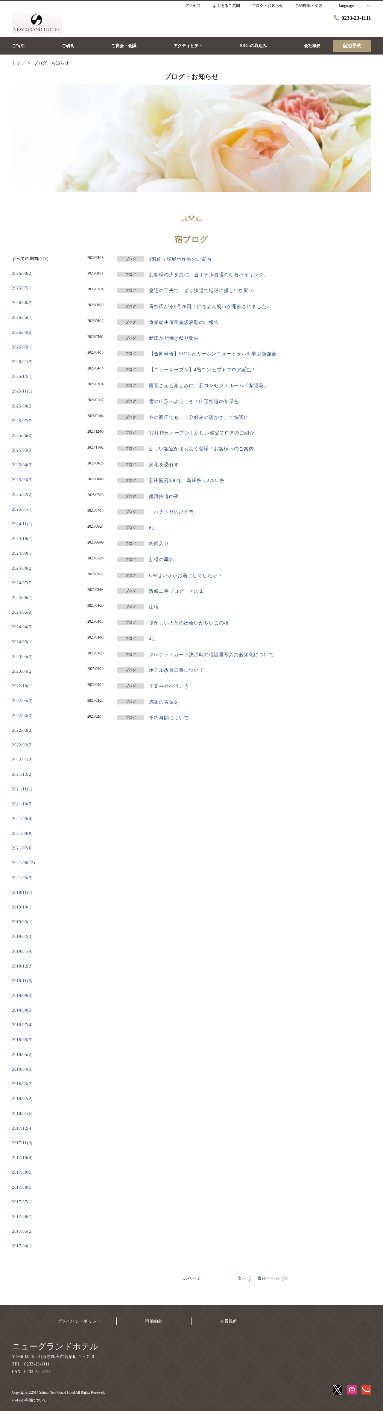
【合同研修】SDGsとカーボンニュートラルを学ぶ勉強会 (212, 353)
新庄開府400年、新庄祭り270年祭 (187, 480)
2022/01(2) (22, 759)
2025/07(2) (22, 421)
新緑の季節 (161, 559)
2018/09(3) (22, 995)
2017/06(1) (22, 1216)
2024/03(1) (22, 642)
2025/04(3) (22, 465)
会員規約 (229, 1321)
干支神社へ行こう (169, 686)
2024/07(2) (22, 583)
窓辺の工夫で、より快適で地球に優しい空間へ (201, 290)
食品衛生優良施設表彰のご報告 (184, 322)
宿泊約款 (154, 1321)
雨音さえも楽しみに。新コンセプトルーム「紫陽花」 (209, 385)
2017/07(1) (22, 1202)
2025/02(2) (22, 494)
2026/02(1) (22, 347)
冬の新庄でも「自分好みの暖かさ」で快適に (199, 417)
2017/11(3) (22, 1143)
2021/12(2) (22, 774)
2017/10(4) (22, 1157)
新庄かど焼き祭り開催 (174, 338)
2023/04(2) (22, 671)
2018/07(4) (22, 1025)
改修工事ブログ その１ (176, 591)
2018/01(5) (22, 1113)
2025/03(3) (22, 480)
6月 (152, 527)
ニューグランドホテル (55, 1346)
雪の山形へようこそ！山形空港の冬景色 (194, 401)
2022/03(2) (22, 730)
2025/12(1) (22, 376)
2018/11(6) (22, 981)
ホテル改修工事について (176, 670)
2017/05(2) (22, 1231)
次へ (242, 1278)
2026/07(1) (22, 288)
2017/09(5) (22, 1172)
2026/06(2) (22, 303)
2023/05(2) (22, 656)
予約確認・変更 (308, 5)
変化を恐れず (164, 464)
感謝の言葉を (164, 701)
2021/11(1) (22, 789)
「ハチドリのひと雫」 (174, 511)
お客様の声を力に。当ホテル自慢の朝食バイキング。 (209, 274)
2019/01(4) (22, 951)
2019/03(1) (22, 922)
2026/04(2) (22, 332)
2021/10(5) (22, 804)
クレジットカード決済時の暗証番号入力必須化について (211, 654)
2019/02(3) (22, 936)
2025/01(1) (22, 509)
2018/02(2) (22, 1098)
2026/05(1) (22, 317)
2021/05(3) (22, 878)
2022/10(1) (22, 686)
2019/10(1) (22, 907)
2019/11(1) (22, 892)
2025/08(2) (22, 406)
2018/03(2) (22, 1084)
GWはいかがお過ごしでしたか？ (186, 575)
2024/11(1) (22, 524)
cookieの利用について (29, 1400)
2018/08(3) (22, 1010)
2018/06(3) (22, 1040)
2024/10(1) (22, 538)
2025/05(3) (22, 450)
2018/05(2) (22, 1054)
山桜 (154, 606)
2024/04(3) (22, 627)
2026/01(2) (22, 362)
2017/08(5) (22, 1187)
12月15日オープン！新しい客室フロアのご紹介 (201, 432)
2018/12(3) (22, 966)
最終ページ (269, 1278)
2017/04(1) (22, 1246)
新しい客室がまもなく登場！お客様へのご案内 (201, 448)
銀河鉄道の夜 (164, 496)
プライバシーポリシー (79, 1321)
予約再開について (169, 717)
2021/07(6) (22, 848)
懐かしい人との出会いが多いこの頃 (189, 622)
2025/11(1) (22, 391)
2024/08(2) (22, 568)
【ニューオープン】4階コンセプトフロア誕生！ (202, 369)
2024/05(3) (22, 612)
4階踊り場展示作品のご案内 (180, 259)
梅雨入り (159, 543)
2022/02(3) (22, 745)
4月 (152, 638)
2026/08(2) (22, 273)
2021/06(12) (23, 863)
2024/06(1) (22, 597)
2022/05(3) (22, 700)
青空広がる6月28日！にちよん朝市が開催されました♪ (209, 306)
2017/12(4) (22, 1128)
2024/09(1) (22, 553)
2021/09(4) (22, 819)
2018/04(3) (22, 1069)
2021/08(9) (22, 833)
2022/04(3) (22, 715)
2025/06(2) (22, 435)
